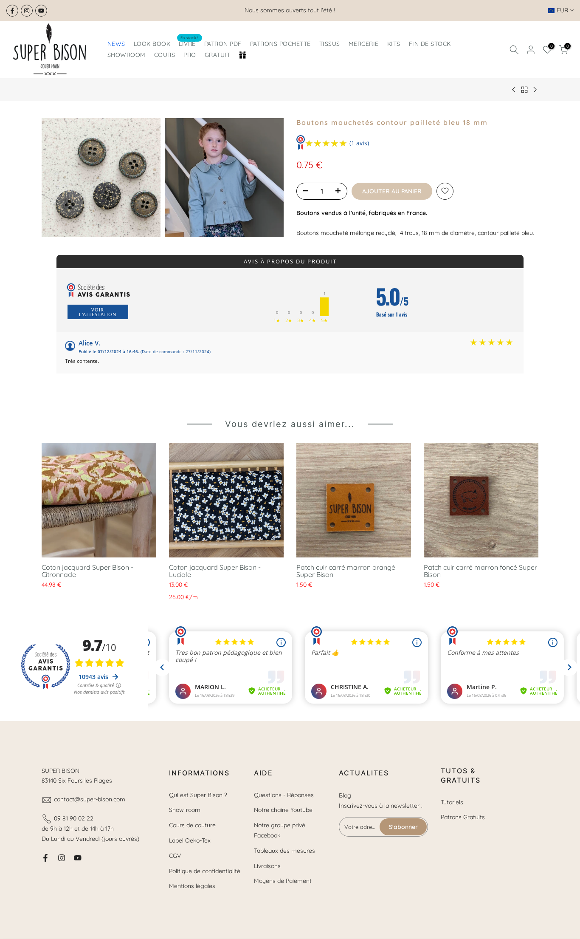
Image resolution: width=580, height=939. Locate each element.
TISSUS (329, 44)
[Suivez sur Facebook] (12, 11)
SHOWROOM (126, 55)
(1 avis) (359, 143)
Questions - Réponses (284, 795)
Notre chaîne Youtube (283, 810)
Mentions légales (192, 886)
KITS (393, 44)
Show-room (184, 810)
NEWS (116, 44)
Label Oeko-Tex (190, 840)
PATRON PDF (223, 44)
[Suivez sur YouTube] (41, 11)
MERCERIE (364, 44)
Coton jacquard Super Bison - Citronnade (87, 571)
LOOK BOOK (152, 44)
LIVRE (189, 43)
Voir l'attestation (97, 311)
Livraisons (267, 866)
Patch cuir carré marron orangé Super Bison (345, 571)
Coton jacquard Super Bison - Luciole (215, 571)
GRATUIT (218, 55)
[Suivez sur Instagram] (27, 11)
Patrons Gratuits (463, 817)
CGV (175, 856)
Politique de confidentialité (204, 871)
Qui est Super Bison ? (198, 795)
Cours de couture (192, 825)
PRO (189, 55)
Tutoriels (452, 802)
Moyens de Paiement (283, 881)
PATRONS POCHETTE (280, 44)
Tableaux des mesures (284, 850)
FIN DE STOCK (430, 44)
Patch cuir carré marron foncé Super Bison (480, 571)
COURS (164, 55)
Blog (345, 795)
